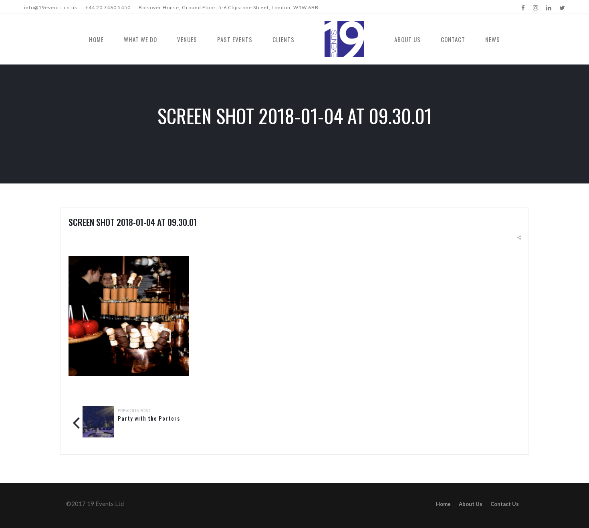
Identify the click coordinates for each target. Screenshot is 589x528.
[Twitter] (562, 7)
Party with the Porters (149, 418)
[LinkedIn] (548, 7)
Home (96, 39)
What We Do (140, 39)
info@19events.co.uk (50, 7)
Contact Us (504, 504)
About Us (407, 39)
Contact (453, 39)
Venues (187, 39)
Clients (283, 39)
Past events (234, 39)
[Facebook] (523, 7)
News (492, 39)
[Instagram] (535, 7)
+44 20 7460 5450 (108, 7)
